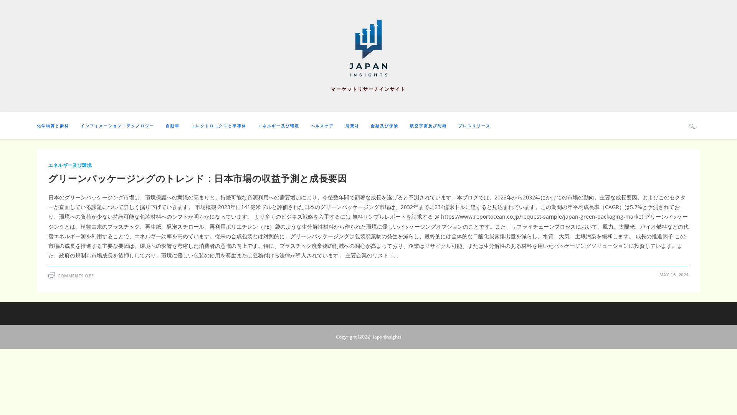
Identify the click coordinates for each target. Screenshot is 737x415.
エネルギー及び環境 (70, 165)
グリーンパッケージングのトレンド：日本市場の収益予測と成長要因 (197, 178)
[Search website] (692, 126)
